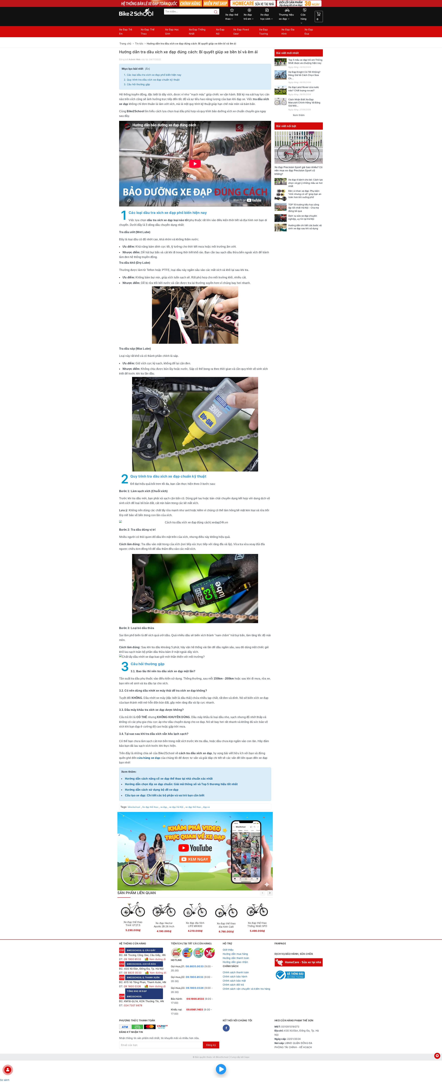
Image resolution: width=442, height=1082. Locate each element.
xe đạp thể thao (193, 807)
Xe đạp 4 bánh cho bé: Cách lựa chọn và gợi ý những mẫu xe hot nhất (305, 182)
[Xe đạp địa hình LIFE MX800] (195, 918)
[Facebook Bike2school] (226, 1028)
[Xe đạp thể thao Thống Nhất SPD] (257, 918)
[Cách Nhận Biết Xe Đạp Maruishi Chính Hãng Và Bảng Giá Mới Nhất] (281, 101)
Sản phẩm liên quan (136, 893)
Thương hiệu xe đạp (286, 16)
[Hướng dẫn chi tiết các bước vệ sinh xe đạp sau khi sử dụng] (281, 228)
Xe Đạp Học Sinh (172, 31)
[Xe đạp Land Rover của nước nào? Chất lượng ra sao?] (281, 90)
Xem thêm (299, 115)
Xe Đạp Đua (309, 31)
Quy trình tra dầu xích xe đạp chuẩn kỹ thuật (153, 79)
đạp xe (206, 807)
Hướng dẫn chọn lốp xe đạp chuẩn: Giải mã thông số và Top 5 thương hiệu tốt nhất (181, 784)
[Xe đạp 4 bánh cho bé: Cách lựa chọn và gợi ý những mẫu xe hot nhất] (281, 181)
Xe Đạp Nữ (220, 31)
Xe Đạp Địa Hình (288, 31)
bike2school (134, 807)
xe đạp (163, 807)
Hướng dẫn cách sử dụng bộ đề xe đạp (151, 789)
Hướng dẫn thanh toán (236, 957)
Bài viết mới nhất (287, 53)
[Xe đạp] (221, 3)
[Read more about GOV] (290, 973)
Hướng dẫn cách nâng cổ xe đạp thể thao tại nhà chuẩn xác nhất (169, 778)
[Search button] (214, 12)
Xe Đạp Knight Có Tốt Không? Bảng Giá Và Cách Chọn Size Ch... (304, 75)
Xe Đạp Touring (263, 31)
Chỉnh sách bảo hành (235, 976)
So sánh (4, 1079)
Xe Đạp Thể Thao (148, 31)
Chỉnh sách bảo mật (234, 980)
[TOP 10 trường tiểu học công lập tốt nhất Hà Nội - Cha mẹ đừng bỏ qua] (281, 207)
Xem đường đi (157, 959)
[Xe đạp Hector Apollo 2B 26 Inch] (164, 918)
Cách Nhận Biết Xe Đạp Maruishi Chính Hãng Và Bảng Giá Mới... (304, 102)
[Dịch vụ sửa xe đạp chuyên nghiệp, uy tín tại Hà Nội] (281, 218)
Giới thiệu (228, 949)
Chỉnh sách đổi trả (233, 984)
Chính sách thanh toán (236, 972)
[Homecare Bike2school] (299, 962)
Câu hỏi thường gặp (138, 84)
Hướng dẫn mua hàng (235, 953)
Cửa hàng (303, 16)
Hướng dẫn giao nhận (235, 961)
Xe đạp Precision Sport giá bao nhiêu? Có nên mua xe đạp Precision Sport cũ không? (299, 170)
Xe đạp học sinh (265, 16)
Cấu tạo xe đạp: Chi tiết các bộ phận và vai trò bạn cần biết (164, 795)
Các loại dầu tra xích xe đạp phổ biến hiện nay (154, 74)
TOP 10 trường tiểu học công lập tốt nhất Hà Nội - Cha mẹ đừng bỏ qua (303, 207)
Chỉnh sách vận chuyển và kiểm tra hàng (246, 988)
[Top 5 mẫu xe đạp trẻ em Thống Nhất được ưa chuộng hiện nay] (281, 62)
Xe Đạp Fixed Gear (241, 31)
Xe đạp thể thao (231, 16)
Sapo (246, 1057)
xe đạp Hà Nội (176, 807)
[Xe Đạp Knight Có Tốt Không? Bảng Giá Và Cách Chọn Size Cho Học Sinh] (281, 75)
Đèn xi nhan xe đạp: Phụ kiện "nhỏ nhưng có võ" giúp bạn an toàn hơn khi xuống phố (304, 193)
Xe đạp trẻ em (248, 16)
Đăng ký (211, 1044)
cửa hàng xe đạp (148, 757)
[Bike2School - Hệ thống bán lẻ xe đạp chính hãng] (143, 12)
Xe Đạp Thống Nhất (197, 31)
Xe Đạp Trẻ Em (125, 31)
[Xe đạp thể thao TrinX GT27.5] (133, 917)
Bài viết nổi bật (286, 126)
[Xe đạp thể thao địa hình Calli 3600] (226, 918)
